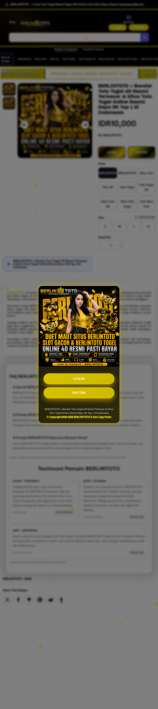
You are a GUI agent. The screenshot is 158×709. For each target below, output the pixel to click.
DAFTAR (79, 393)
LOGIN (79, 379)
